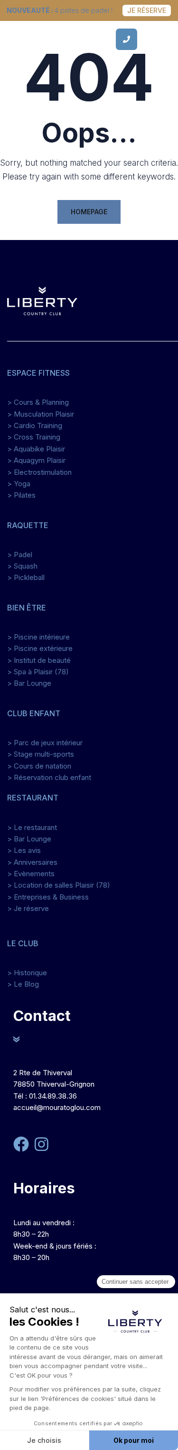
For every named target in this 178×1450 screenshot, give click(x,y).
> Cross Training (33, 436)
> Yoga (18, 483)
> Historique (27, 972)
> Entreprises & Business (48, 896)
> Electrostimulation (39, 472)
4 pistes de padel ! (59, 10)
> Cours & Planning (38, 402)
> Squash (22, 565)
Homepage (89, 212)
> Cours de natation (39, 765)
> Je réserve (28, 908)
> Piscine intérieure (38, 636)
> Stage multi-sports (40, 754)
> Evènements (31, 873)
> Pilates (21, 495)
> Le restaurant (32, 827)
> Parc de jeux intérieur (45, 742)
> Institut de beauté (39, 660)
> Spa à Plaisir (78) (38, 671)
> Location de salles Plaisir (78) (58, 885)
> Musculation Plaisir (40, 414)
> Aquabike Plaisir (36, 448)
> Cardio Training (34, 425)
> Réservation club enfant (49, 777)
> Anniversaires (32, 862)
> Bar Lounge (29, 683)
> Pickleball (26, 577)
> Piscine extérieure (40, 648)
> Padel (19, 554)
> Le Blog (23, 984)
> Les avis (24, 850)
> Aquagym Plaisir (36, 460)
